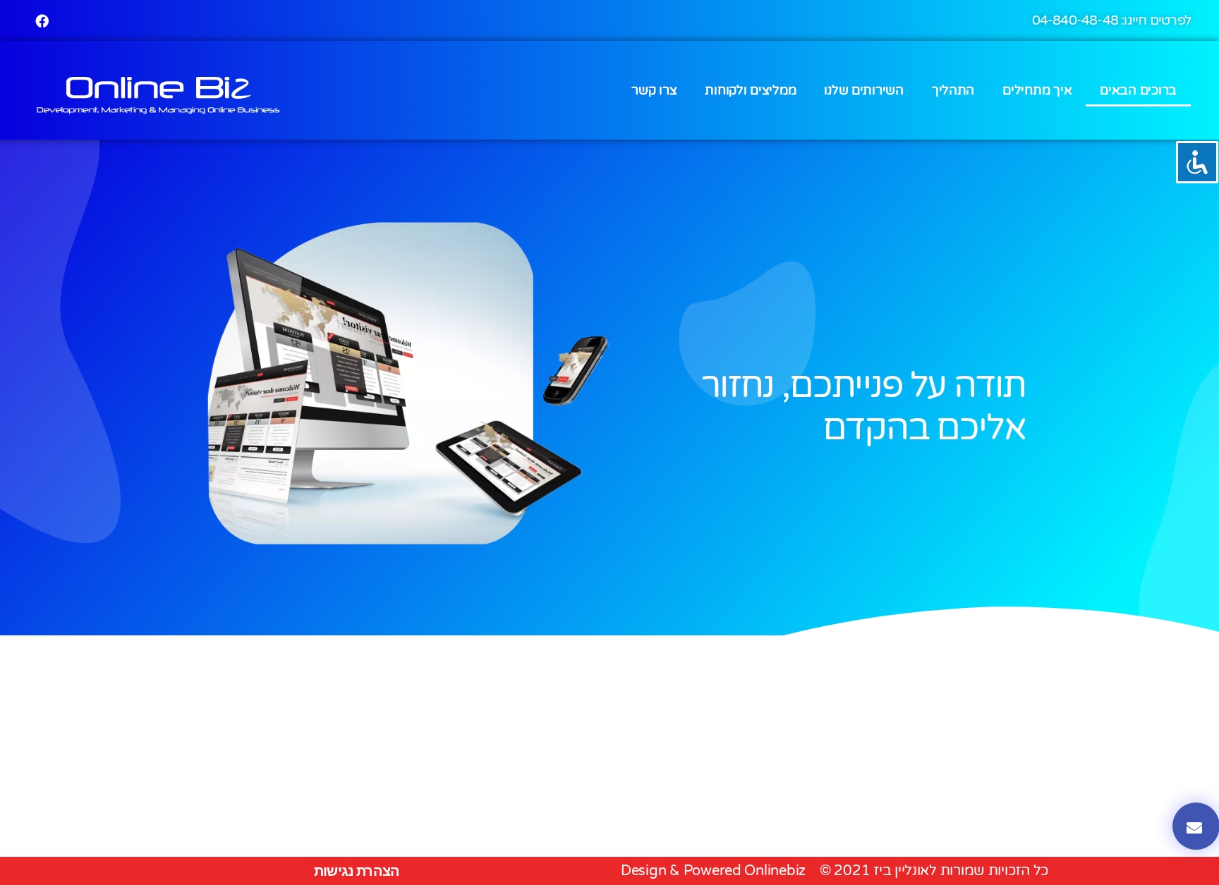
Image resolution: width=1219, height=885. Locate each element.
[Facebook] (41, 20)
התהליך (953, 90)
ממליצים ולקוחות (750, 90)
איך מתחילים (1037, 90)
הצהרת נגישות (356, 870)
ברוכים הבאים (1138, 90)
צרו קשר (654, 90)
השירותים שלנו (864, 90)
